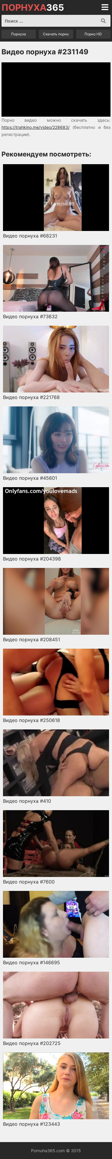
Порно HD (93, 34)
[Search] (103, 21)
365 (32, 7)
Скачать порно (56, 34)
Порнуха (18, 34)
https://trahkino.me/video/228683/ (35, 127)
